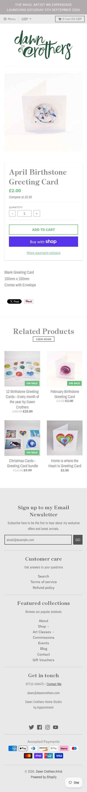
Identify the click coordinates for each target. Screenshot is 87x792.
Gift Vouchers (43, 660)
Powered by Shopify (43, 777)
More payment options (43, 253)
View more (43, 339)
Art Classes (42, 632)
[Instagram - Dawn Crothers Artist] (47, 727)
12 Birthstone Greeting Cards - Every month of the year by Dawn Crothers (22, 399)
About (43, 620)
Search (43, 576)
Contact (43, 654)
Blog (43, 648)
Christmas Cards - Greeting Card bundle (22, 463)
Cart (72, 19)
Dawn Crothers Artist (49, 771)
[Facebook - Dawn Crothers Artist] (39, 727)
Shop (42, 626)
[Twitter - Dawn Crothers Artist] (31, 727)
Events (43, 643)
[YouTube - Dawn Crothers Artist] (55, 727)
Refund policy (43, 587)
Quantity (16, 207)
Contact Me (54, 684)
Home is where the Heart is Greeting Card (64, 463)
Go (77, 539)
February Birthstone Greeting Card (65, 394)
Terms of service (43, 582)
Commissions (43, 637)
